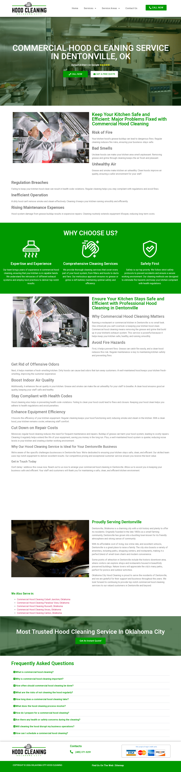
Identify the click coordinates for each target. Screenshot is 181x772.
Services (88, 8)
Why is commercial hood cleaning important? (39, 679)
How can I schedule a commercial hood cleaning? (42, 733)
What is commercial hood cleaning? (35, 672)
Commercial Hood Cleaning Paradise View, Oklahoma (43, 602)
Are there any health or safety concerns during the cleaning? (48, 719)
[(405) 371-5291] (71, 751)
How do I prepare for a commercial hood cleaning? (42, 713)
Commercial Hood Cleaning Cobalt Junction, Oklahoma (43, 599)
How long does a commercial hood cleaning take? (42, 699)
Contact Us (131, 8)
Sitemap (119, 765)
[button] (90, 672)
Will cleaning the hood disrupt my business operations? (45, 726)
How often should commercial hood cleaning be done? (45, 685)
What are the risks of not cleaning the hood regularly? (44, 692)
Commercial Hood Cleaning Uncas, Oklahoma (39, 609)
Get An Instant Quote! (90, 640)
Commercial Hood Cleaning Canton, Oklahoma (39, 613)
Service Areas (109, 8)
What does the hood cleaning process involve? (41, 706)
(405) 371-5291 (83, 752)
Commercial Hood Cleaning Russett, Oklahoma (40, 606)
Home (75, 8)
